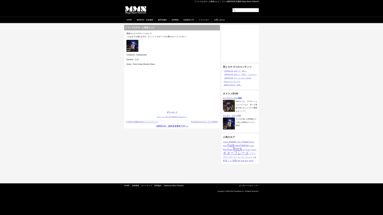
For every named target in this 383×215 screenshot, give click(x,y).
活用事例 (175, 20)
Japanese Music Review (174, 186)
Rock (237, 149)
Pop (225, 149)
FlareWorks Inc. (239, 191)
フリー (234, 157)
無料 (239, 161)
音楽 (246, 161)
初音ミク (227, 160)
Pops (229, 149)
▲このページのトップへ (249, 186)
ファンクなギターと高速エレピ (140, 27)
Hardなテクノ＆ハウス (232, 81)
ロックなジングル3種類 (232, 98)
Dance (239, 142)
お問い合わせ (219, 20)
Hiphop (244, 145)
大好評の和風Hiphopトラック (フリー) (142, 122)
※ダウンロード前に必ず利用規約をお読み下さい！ (172, 117)
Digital (245, 141)
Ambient (226, 142)
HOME (129, 20)
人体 (254, 157)
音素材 (251, 161)
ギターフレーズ (236, 153)
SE (244, 150)
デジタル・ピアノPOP (232, 116)
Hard (237, 145)
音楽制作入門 (188, 20)
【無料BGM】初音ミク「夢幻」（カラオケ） (240, 74)
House (251, 146)
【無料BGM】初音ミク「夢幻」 (235, 71)
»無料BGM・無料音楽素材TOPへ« (172, 126)
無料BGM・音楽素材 (145, 20)
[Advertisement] (172, 88)
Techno (248, 150)
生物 (242, 161)
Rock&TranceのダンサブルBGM (204, 122)
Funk (231, 145)
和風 (234, 160)
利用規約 (157, 186)
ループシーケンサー (245, 157)
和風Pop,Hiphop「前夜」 (233, 85)
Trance (253, 150)
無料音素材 (162, 20)
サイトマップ (146, 186)
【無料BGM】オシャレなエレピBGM (237, 78)
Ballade (232, 141)
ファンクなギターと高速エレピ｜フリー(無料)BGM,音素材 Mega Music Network (226, 1)
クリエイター (204, 20)
